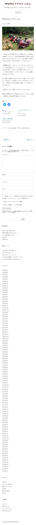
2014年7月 (5, 471)
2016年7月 (5, 420)
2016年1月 (5, 433)
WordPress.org (6, 510)
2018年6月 (5, 371)
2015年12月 (5, 435)
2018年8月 (5, 367)
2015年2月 (5, 455)
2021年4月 (5, 325)
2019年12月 (5, 352)
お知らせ (4, 237)
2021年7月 (5, 318)
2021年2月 (5, 330)
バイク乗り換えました (8, 235)
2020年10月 (5, 338)
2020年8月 (5, 343)
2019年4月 (5, 360)
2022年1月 (5, 305)
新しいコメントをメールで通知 (13, 201)
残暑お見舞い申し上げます (9, 232)
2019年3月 (5, 363)
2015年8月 (5, 444)
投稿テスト (5, 239)
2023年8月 (5, 277)
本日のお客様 (12, 128)
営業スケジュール (7, 486)
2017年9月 (5, 391)
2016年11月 (5, 411)
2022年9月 (5, 290)
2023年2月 (5, 283)
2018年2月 (5, 380)
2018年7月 (5, 369)
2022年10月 (5, 288)
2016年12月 (5, 409)
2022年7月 (5, 294)
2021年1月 (5, 332)
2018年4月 (5, 376)
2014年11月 (5, 462)
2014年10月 (5, 464)
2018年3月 (5, 378)
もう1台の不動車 (6, 257)
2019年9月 (5, 354)
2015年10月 (5, 440)
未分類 (4, 488)
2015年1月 (5, 457)
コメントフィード (7, 508)
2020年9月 (5, 341)
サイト (4, 189)
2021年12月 (5, 307)
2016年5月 (5, 424)
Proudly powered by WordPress (10, 521)
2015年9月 (5, 442)
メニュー (18, 12)
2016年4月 (5, 427)
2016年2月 (5, 431)
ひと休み (4, 250)
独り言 (4, 493)
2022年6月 (5, 296)
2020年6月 (5, 347)
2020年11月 (5, 336)
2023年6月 (5, 279)
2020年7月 (5, 345)
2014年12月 (5, 460)
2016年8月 (5, 418)
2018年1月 (5, 382)
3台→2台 (4, 255)
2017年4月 (5, 402)
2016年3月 (5, 429)
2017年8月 (5, 393)
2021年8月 (5, 316)
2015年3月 (5, 453)
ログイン (4, 504)
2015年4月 (5, 451)
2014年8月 (5, 468)
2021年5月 (5, 323)
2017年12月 (5, 385)
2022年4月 (5, 301)
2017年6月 (5, 398)
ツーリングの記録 (7, 484)
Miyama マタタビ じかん (18, 3)
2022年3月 (5, 303)
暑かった (4, 110)
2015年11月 (5, 438)
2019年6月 (5, 358)
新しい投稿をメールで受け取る (13, 205)
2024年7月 (5, 274)
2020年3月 (5, 349)
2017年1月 (5, 407)
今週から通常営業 (7, 119)
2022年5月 (5, 299)
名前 (4, 175)
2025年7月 (5, 270)
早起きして (6, 139)
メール (4, 182)
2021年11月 (5, 310)
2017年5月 (5, 400)
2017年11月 (5, 387)
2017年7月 (5, 396)
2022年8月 (5, 292)
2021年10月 (5, 312)
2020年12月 (5, 334)
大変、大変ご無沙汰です (8, 230)
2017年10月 (5, 389)
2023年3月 (5, 281)
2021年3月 (5, 327)
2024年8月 (5, 272)
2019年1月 (5, 365)
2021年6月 (5, 321)
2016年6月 (5, 422)
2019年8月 (5, 356)
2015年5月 (5, 449)
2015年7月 (5, 446)
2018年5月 (5, 374)
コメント (5, 154)
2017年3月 (5, 405)
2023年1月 (5, 285)
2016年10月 (5, 413)
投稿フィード (5, 506)
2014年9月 (5, 466)
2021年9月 (5, 314)
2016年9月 (5, 416)
